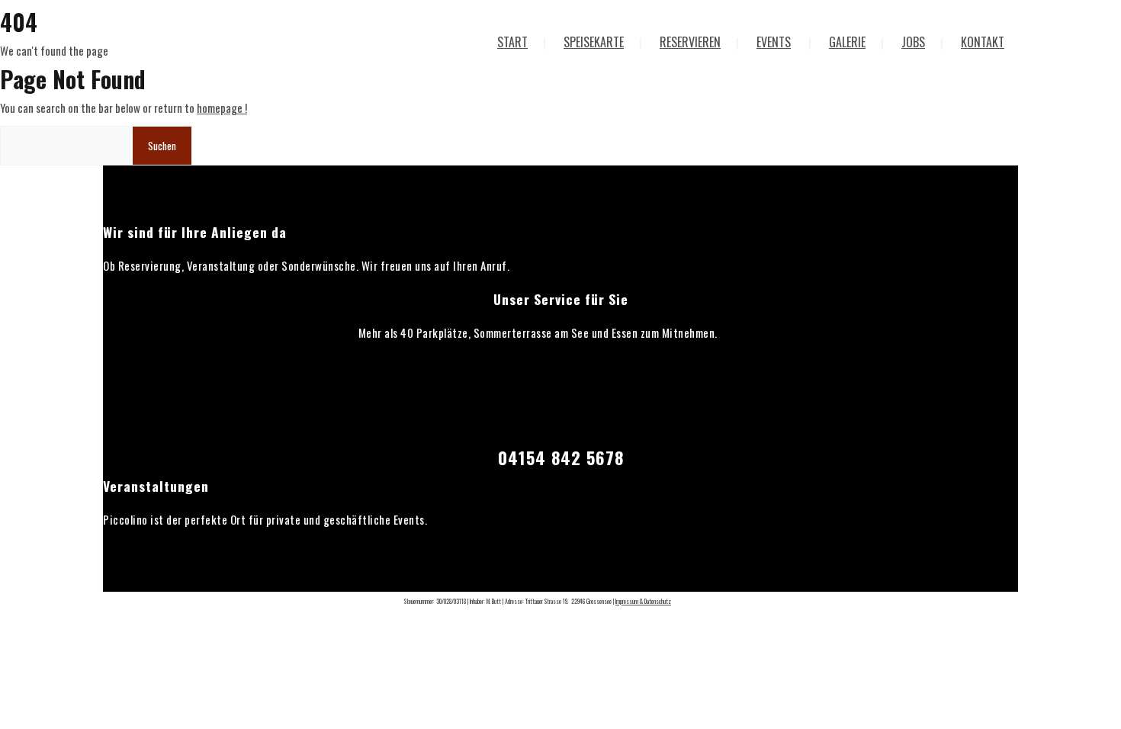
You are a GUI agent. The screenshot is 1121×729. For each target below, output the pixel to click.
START (512, 42)
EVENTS (773, 42)
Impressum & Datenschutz (643, 600)
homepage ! (222, 107)
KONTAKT (982, 42)
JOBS (913, 42)
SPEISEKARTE (594, 42)
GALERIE (847, 42)
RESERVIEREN (690, 42)
